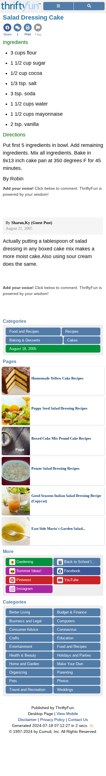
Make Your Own (70, 664)
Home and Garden (24, 664)
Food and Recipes (24, 331)
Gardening (21, 562)
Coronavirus (67, 629)
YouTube (71, 580)
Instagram (24, 589)
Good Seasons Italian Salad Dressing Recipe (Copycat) (66, 498)
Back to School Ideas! (79, 562)
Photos (63, 681)
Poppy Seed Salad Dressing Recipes (59, 408)
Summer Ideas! (26, 571)
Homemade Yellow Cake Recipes (57, 378)
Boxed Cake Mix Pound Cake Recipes (61, 438)
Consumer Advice (23, 629)
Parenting (65, 672)
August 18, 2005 (22, 349)
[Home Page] (21, 3)
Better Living (19, 612)
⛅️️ (91, 725)
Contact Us (78, 719)
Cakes (72, 340)
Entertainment (20, 646)
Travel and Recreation (27, 690)
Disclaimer (27, 719)
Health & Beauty (22, 655)
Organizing (18, 672)
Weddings (65, 690)
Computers (66, 621)
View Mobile (67, 713)
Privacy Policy (52, 719)
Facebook (71, 571)
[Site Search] (89, 6)
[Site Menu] (58, 6)
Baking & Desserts (24, 340)
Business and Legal (25, 621)
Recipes (72, 331)
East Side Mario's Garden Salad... (58, 528)
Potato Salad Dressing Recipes (55, 468)
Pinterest (23, 580)
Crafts (14, 638)
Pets (13, 681)
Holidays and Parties (74, 655)
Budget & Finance (71, 612)
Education (65, 638)
